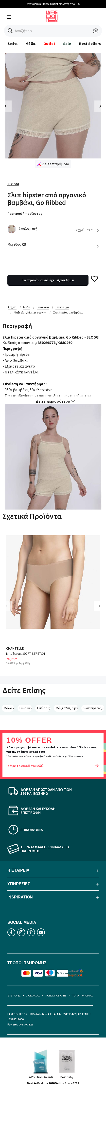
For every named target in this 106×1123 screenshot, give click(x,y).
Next (101, 610)
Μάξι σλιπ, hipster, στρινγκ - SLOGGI (67, 708)
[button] (10, 30)
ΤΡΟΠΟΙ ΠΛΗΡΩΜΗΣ (82, 995)
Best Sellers (90, 43)
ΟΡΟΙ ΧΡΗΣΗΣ (33, 995)
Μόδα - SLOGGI (9, 708)
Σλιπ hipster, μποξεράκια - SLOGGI (93, 708)
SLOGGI (13, 184)
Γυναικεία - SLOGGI (25, 708)
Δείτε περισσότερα (53, 401)
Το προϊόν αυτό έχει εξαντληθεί (48, 280)
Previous (9, 610)
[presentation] (6, 106)
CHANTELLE (15, 648)
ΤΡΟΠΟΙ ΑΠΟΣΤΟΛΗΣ (55, 995)
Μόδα (30, 43)
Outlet (49, 43)
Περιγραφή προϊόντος (24, 213)
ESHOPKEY (27, 1024)
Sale (67, 43)
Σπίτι (12, 43)
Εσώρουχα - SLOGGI (43, 708)
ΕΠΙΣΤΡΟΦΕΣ (13, 995)
